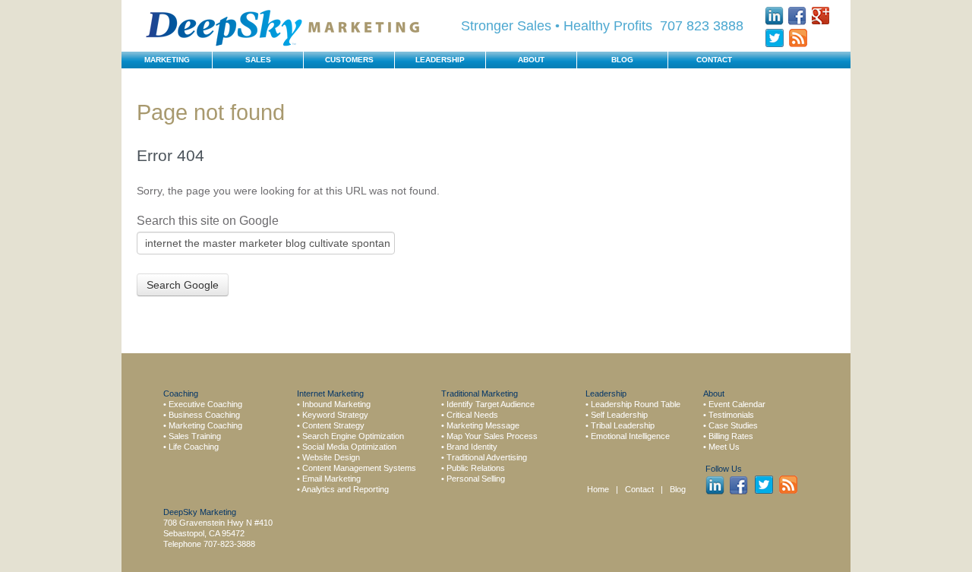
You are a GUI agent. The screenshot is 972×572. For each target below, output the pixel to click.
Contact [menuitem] (714, 59)
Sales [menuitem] (258, 59)
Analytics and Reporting (345, 489)
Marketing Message (483, 425)
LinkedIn (774, 15)
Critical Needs (472, 414)
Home (598, 489)
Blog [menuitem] (622, 59)
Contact (640, 489)
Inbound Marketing (336, 404)
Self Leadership (619, 414)
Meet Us (724, 446)
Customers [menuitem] (349, 59)
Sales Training (195, 436)
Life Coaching (194, 446)
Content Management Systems (359, 467)
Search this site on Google (208, 220)
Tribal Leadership (623, 425)
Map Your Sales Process (492, 436)
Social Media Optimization (349, 446)
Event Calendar (736, 404)
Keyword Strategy (335, 414)
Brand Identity (472, 446)
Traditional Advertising (487, 457)
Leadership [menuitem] (440, 59)
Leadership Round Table (635, 404)
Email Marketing (331, 478)
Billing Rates (730, 436)
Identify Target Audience (491, 404)
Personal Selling (476, 478)
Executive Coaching (205, 404)
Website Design (331, 457)
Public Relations (476, 467)
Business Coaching (204, 414)
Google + (821, 15)
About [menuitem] (531, 59)
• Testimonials (728, 414)
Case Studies (733, 425)
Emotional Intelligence (630, 436)
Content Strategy (333, 425)
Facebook (797, 15)
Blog (678, 489)
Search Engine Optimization (353, 436)
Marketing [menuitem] (167, 59)
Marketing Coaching (205, 425)
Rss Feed (797, 38)
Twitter (774, 38)
